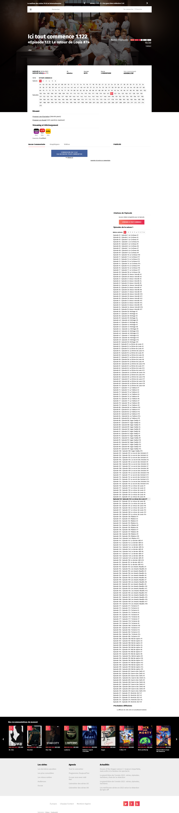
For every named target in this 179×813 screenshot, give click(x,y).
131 (40, 96)
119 (100, 93)
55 (103, 87)
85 (90, 90)
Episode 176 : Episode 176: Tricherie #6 (126, 617)
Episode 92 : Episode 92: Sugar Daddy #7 (126, 433)
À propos (53, 804)
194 (67, 102)
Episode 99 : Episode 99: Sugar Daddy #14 (127, 449)
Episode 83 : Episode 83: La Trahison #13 (126, 414)
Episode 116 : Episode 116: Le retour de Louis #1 (129, 486)
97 (127, 90)
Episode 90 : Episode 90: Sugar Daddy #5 (126, 429)
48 (81, 87)
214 (143, 102)
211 (132, 102)
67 (140, 87)
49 (84, 87)
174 (97, 99)
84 (87, 90)
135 (55, 96)
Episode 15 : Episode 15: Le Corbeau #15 (126, 266)
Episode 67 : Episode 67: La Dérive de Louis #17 (129, 379)
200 (90, 102)
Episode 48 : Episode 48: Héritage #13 (126, 338)
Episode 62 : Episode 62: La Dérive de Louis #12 (129, 368)
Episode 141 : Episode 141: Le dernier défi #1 (128, 540)
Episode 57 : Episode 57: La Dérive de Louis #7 (128, 357)
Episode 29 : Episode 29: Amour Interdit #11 (127, 296)
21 (102, 84)
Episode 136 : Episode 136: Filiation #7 (125, 530)
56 (106, 87)
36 (43, 87)
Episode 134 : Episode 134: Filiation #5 (125, 525)
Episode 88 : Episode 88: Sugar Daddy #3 (126, 425)
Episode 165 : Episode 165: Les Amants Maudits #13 (130, 593)
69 (40, 90)
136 (59, 96)
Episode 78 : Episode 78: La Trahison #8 (126, 403)
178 (112, 99)
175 (101, 99)
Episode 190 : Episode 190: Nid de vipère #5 (127, 647)
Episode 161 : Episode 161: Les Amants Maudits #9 (129, 584)
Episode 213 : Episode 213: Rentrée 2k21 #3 (127, 697)
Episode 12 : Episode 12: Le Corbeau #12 (126, 259)
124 (119, 93)
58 (112, 87)
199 (86, 102)
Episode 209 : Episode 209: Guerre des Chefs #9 (129, 689)
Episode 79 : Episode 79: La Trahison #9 (126, 405)
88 (99, 90)
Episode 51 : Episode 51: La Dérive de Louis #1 (128, 344)
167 (71, 99)
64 (131, 87)
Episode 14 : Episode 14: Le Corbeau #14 (126, 263)
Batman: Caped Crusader (88, 750)
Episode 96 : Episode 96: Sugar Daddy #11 (127, 442)
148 (105, 96)
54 (100, 87)
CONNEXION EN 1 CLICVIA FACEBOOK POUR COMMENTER (69, 153)
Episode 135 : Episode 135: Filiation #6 (125, 527)
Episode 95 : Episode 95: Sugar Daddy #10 (127, 440)
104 (44, 93)
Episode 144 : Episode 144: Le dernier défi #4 (128, 547)
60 (119, 87)
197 (78, 102)
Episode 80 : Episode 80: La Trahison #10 (126, 407)
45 (72, 87)
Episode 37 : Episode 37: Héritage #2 (125, 314)
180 (120, 99)
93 (115, 90)
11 (71, 84)
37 (46, 87)
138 (66, 96)
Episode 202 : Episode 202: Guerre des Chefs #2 (129, 673)
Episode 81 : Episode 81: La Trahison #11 (126, 409)
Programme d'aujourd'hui (79, 773)
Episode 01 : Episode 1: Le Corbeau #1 (125, 235)
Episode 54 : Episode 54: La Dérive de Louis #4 (128, 351)
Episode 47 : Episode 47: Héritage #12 (126, 335)
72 (49, 90)
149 (109, 96)
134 (51, 96)
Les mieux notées (45, 777)
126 (126, 93)
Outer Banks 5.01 (108, 3)
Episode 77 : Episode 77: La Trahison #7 (126, 401)
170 (82, 99)
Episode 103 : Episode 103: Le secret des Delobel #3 (130, 457)
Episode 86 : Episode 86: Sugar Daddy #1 (126, 420)
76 (62, 90)
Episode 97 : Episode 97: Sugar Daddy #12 (127, 444)
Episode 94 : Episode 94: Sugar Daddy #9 (127, 438)
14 (81, 84)
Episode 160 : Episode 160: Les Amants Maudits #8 (130, 582)
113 (78, 93)
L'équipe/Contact (67, 804)
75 (59, 90)
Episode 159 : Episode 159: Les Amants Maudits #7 (129, 580)
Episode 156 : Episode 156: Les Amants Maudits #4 (130, 573)
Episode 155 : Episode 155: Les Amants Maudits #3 (129, 571)
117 (93, 93)
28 (124, 84)
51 (90, 87)
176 (105, 99)
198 (82, 102)
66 (137, 87)
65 (134, 87)
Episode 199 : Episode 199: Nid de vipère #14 (128, 667)
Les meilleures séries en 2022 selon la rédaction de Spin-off (119, 789)
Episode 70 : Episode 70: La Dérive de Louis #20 (129, 386)
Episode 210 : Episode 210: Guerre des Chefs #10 (129, 691)
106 (52, 93)
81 (77, 90)
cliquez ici (70, 157)
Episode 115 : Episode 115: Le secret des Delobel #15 (131, 484)
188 (44, 102)
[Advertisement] (127, 122)
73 (53, 90)
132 (44, 96)
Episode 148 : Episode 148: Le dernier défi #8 (128, 556)
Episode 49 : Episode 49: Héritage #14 (126, 340)
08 (62, 84)
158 (142, 96)
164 (59, 99)
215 (40, 105)
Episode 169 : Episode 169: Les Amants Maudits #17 (130, 602)
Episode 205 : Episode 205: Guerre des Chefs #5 (129, 680)
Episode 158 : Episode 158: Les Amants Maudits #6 (129, 578)
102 (145, 90)
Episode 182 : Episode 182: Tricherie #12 (126, 630)
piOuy (92, 3)
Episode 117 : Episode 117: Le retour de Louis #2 (129, 488)
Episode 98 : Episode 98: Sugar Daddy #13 (127, 447)
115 (86, 93)
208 (120, 102)
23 (108, 84)
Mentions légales (84, 804)
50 (87, 87)
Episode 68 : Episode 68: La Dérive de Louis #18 (129, 381)
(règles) (148, 46)
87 (96, 90)
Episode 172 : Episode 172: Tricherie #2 (126, 608)
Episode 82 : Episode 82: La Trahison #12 (126, 412)
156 (135, 96)
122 (112, 93)
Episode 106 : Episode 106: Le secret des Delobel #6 (130, 464)
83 (84, 90)
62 (125, 87)
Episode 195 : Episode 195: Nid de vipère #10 (128, 658)
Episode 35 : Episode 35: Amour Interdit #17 (127, 309)
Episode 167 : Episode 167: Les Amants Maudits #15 (130, 597)
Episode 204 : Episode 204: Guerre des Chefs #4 (129, 678)
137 (63, 96)
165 (63, 99)
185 (139, 99)
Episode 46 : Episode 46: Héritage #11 (126, 333)
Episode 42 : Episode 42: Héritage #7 (125, 324)
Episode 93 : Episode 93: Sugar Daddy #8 (126, 436)
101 (141, 90)
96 (124, 90)
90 (105, 90)
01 (40, 84)
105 (48, 93)
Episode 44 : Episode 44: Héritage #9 (125, 329)
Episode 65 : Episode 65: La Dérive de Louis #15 (129, 375)
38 (49, 87)
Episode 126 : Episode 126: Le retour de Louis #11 (129, 508)
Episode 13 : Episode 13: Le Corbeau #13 (126, 261)
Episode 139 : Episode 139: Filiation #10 (126, 536)
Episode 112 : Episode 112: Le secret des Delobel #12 (131, 477)
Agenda (72, 764)
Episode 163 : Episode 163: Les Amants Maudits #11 (130, 588)
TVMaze (47, 812)
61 (122, 87)
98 (130, 90)
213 (139, 102)
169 (78, 99)
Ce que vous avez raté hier (77, 778)
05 (53, 84)
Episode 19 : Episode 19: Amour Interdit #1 (127, 274)
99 (134, 90)
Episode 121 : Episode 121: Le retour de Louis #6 (129, 497)
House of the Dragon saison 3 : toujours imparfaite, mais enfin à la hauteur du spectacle (120, 770)
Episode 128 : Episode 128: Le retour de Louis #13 (129, 512)
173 (93, 99)
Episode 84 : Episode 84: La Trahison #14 (126, 416)
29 (127, 84)
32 (136, 84)
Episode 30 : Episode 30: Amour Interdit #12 (127, 298)
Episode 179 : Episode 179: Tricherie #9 (126, 623)
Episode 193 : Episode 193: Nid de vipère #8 (127, 654)
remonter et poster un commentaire (100, 160)
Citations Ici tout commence (131, 222)
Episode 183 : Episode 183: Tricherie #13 (126, 632)
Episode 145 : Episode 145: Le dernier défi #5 (128, 549)
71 (46, 90)
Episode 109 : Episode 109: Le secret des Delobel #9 (130, 471)
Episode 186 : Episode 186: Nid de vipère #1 (127, 639)
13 (77, 84)
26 (118, 84)
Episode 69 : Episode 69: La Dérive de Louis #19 (129, 383)
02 (43, 84)
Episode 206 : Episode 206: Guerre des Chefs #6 (129, 682)
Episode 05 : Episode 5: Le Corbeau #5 (125, 244)
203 (101, 102)
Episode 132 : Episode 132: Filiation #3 (125, 521)
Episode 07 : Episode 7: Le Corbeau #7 (126, 248)
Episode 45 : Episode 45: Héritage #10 (126, 331)
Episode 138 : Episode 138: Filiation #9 (125, 534)
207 (117, 102)
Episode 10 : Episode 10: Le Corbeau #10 (126, 255)
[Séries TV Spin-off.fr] (39, 9)
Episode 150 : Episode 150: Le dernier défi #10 (128, 560)
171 (86, 99)
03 (46, 84)
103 (40, 93)
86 (93, 90)
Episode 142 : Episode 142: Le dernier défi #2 (128, 543)
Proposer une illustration (41, 116)
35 (40, 87)
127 (130, 93)
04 (50, 84)
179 (116, 99)
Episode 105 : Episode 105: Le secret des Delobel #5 (130, 462)
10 (68, 84)
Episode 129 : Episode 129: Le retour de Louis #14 (129, 514)
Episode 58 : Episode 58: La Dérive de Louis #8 (128, 359)
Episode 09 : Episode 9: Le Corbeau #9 (126, 253)
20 (99, 84)
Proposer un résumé (39, 120)
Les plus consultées (46, 773)
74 (56, 90)
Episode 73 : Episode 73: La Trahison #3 (126, 392)
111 (71, 93)
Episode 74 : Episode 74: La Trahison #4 (126, 394)
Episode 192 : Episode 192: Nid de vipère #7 (127, 652)
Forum (40, 786)
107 (56, 93)
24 (112, 84)
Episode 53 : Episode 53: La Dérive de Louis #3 (128, 348)
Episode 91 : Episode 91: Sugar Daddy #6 (126, 431)
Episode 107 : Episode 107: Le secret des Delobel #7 (130, 466)
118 (97, 93)
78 (68, 90)
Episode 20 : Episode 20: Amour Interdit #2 (127, 277)
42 (62, 87)
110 (67, 93)
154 (127, 96)
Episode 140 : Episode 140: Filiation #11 (126, 538)
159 (40, 99)
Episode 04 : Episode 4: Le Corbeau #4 (126, 242)
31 (133, 84)
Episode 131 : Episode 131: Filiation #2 (125, 519)
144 (89, 96)
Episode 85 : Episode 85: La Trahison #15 (126, 418)
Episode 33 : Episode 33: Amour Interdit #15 (127, 305)
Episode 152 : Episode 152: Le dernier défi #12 (128, 564)
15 (84, 84)
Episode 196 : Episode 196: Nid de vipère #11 (128, 660)
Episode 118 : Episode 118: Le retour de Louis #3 (129, 490)
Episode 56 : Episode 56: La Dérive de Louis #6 (128, 355)
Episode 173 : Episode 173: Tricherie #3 (126, 610)
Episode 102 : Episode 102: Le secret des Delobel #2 (130, 455)
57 (109, 87)
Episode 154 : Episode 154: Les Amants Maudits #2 (130, 569)
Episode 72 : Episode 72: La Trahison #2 (126, 390)
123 (115, 93)
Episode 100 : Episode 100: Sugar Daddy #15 (127, 451)
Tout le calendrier (76, 769)
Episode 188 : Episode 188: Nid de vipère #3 (127, 643)
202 (98, 102)
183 (131, 99)
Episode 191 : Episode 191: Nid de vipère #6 (127, 649)
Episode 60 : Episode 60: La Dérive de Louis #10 (129, 364)
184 (135, 99)
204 (105, 102)
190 (52, 102)
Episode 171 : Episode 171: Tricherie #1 (126, 606)
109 (63, 93)
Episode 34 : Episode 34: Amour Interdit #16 (128, 307)
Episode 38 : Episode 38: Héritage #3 (125, 316)
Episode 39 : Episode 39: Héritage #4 (125, 318)
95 (121, 90)
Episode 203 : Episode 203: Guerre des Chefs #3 (129, 676)
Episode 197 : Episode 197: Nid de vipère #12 (128, 663)
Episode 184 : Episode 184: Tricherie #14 (126, 634)
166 (67, 99)
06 (56, 84)
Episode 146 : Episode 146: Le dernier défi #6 (128, 551)
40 (56, 87)
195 (71, 102)
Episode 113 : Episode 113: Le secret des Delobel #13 (131, 479)
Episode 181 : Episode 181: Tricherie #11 (126, 628)
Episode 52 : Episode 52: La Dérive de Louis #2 (128, 346)
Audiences (42, 781)
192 (60, 102)
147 (101, 96)
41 (59, 87)
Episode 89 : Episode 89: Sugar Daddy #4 (126, 427)
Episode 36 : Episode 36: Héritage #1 (125, 311)
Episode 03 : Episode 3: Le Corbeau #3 (125, 239)
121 (108, 93)
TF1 (47, 73)
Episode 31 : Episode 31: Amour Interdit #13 (127, 301)
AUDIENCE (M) (128, 73)
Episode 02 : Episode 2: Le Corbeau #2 (125, 237)
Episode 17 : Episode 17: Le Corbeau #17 (126, 270)
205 (109, 102)
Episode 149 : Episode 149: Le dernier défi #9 (128, 558)
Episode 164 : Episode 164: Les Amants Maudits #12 (130, 591)
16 (87, 84)
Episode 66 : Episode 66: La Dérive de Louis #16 (129, 377)
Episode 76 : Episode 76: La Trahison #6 (126, 399)
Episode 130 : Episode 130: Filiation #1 (125, 517)
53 (97, 87)
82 (81, 90)
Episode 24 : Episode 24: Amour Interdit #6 (127, 285)
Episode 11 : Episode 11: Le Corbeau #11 (126, 257)
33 (140, 84)
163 (55, 99)
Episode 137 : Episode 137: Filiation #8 (125, 532)
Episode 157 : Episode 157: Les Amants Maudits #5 (129, 575)
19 (96, 84)
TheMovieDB (54, 812)
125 (123, 93)
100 (137, 90)
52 (94, 87)
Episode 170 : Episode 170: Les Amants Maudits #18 (130, 604)
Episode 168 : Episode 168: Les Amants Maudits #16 (130, 599)
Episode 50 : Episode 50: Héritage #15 (125, 342)
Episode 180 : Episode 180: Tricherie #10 (126, 625)
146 (97, 96)
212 (135, 102)
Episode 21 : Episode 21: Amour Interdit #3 (127, 279)
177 (109, 99)
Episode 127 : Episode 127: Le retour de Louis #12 (129, 510)
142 (81, 96)
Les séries (42, 764)
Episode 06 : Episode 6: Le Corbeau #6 (126, 246)
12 (74, 84)
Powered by (36, 138)
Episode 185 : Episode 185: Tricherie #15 (126, 636)
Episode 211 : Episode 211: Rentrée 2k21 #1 (127, 693)
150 (113, 96)
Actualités (104, 764)
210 (128, 102)
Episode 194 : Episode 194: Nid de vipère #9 (128, 656)
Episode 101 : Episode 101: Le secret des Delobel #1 (130, 453)
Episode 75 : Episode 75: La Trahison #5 (126, 396)
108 (60, 93)
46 (75, 87)
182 (128, 99)
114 (82, 93)
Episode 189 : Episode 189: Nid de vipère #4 (128, 645)
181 (124, 99)
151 (116, 96)
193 (63, 102)
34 (143, 84)
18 (93, 84)
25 (115, 84)
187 (40, 102)
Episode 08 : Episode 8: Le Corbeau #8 (126, 250)
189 (48, 102)
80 (74, 90)
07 (59, 84)
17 (90, 84)
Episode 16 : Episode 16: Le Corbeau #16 (126, 268)
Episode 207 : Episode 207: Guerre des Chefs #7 (129, 684)
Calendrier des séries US (79, 783)
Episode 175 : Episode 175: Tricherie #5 (126, 615)
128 (134, 93)
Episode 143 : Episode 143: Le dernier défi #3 (128, 545)
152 (120, 96)
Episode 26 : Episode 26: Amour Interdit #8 (127, 290)
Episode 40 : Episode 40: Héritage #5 (125, 320)
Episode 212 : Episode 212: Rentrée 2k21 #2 (127, 695)
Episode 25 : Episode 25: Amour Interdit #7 (127, 287)
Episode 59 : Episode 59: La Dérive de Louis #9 (128, 362)
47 (78, 87)
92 (112, 90)
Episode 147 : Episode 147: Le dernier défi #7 (128, 554)
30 (130, 84)
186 (143, 99)
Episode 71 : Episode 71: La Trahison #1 (126, 388)
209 (124, 102)
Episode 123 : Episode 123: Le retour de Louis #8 (129, 501)
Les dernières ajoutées (47, 769)
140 (74, 96)
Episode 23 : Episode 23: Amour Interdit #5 (127, 283)
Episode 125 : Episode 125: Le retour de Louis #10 (129, 506)
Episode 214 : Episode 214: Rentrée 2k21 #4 (127, 700)
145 (93, 96)
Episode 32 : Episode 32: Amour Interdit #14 (127, 303)
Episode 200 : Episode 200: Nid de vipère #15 (128, 669)
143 (85, 96)
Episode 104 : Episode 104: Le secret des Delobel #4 (131, 460)
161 (48, 99)
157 (138, 96)
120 (104, 93)
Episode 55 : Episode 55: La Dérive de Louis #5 (128, 353)
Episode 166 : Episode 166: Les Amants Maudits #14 (130, 595)
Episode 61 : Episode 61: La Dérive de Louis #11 (128, 366)
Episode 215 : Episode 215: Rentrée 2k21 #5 (127, 702)
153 (124, 96)
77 (65, 90)
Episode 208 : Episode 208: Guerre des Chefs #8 (129, 687)
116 (89, 93)
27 (121, 84)
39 (53, 87)
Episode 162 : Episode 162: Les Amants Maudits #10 (130, 586)
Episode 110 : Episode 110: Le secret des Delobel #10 (131, 473)
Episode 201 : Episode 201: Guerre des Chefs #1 (129, 671)
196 (75, 102)
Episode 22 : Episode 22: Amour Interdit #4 (127, 281)
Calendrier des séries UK (79, 788)
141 (78, 96)
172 (90, 99)
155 (131, 96)
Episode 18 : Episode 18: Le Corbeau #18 (126, 272)
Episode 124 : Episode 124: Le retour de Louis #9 (129, 503)
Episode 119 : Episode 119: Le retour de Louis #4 (129, 492)
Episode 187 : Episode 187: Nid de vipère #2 (127, 641)
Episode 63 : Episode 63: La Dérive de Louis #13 (129, 370)
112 (75, 93)
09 (65, 84)
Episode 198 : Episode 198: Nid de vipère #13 (128, 665)
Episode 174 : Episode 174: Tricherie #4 (126, 612)
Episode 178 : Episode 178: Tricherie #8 (126, 621)
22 (105, 84)
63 (128, 87)
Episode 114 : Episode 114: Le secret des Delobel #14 (131, 481)
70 (43, 90)
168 (74, 99)
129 (137, 93)
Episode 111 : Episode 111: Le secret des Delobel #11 (131, 475)
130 (141, 93)
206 (113, 102)
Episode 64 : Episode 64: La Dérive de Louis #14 (129, 372)
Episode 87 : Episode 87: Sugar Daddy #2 (126, 423)
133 (48, 96)
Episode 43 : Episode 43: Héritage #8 (125, 327)
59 (115, 87)
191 (56, 102)
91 (109, 90)
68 (144, 87)
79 (71, 90)
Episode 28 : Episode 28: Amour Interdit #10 (127, 294)
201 (94, 102)
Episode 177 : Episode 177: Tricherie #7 (126, 619)
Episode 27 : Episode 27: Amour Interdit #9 (127, 292)
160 (44, 99)
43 (65, 87)
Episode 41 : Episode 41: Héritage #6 (125, 322)
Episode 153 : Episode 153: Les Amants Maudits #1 (129, 567)
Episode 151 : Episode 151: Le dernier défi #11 (128, 562)
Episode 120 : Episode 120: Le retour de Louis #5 (129, 495)
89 (102, 90)
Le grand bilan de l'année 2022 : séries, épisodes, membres (119, 782)
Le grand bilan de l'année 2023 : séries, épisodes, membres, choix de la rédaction (119, 776)
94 (118, 90)
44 (68, 87)
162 (52, 99)
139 (70, 96)
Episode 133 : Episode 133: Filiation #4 (125, 523)
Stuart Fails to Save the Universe (162, 750)
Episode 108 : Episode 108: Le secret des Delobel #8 (130, 468)
